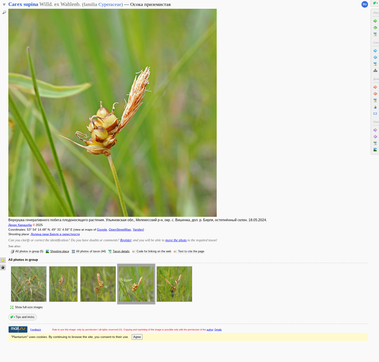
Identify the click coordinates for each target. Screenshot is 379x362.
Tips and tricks (25, 317)
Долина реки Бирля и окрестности (55, 234)
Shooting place (59, 251)
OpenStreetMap (120, 229)
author (210, 329)
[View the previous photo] (30, 113)
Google (102, 229)
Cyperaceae (109, 4)
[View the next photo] (195, 113)
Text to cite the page (191, 251)
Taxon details (121, 251)
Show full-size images (29, 307)
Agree (137, 337)
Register (125, 240)
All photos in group (27, 251)
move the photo (176, 240)
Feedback (35, 329)
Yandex (138, 229)
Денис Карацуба (20, 225)
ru (365, 4)
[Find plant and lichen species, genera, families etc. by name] (4, 12)
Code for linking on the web (154, 251)
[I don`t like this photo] (3, 267)
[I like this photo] (3, 260)
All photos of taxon (88, 251)
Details (218, 329)
